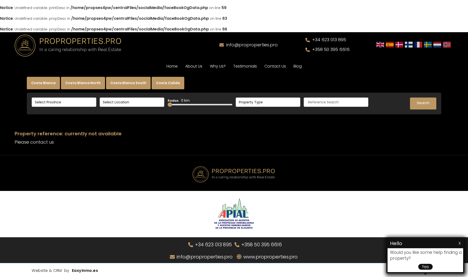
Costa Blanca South (128, 82)
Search (423, 102)
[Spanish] (390, 44)
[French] (418, 44)
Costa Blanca (43, 82)
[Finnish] (409, 44)
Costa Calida (168, 82)
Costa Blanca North (83, 82)
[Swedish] (428, 44)
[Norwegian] (447, 44)
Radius (179, 100)
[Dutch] (437, 44)
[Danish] (399, 44)
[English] (380, 44)
